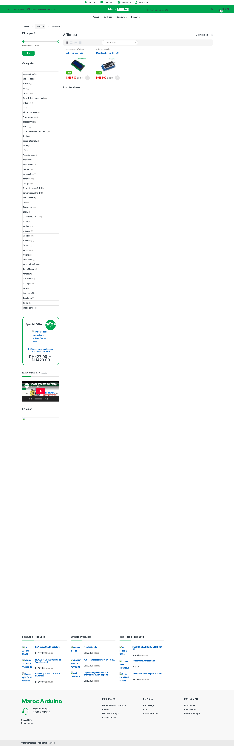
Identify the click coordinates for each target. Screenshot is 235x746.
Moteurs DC (28, 260)
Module (40, 26)
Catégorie (121, 17)
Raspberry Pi (28, 122)
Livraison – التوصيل (110, 713)
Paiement (109, 3)
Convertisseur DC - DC (32, 193)
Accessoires (71, 49)
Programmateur (30, 117)
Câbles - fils (28, 79)
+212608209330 (17, 9)
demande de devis (151, 713)
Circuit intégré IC (30, 141)
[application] (40, 391)
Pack (25, 288)
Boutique (92, 3)
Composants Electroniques (35, 131)
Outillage (26, 283)
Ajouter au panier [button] (117, 77)
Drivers (26, 255)
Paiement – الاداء (109, 717)
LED (24, 150)
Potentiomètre (29, 155)
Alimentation (28, 174)
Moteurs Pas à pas (31, 264)
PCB (145, 709)
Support (134, 17)
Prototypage (148, 705)
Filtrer (28, 53)
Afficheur (80, 49)
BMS (25, 88)
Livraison (126, 3)
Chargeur (27, 183)
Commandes (190, 709)
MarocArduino (29, 743)
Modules (26, 236)
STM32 (26, 126)
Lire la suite (87, 77)
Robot (25, 221)
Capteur (26, 93)
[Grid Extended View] (71, 42)
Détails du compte (192, 713)
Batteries (26, 179)
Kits (24, 202)
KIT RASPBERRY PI (30, 217)
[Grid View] (67, 42)
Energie (26, 169)
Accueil (96, 17)
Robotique (27, 298)
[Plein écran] (55, 398)
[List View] (76, 42)
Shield (25, 303)
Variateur (27, 274)
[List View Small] (80, 42)
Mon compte (144, 3)
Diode (25, 145)
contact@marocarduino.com (43, 9)
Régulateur (27, 160)
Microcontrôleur (30, 112)
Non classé (28, 278)
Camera (26, 245)
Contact (105, 709)
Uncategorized (29, 308)
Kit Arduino (27, 207)
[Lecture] (25, 398)
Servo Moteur (28, 269)
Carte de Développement (33, 98)
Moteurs (26, 250)
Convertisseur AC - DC (32, 188)
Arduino (26, 84)
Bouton (26, 136)
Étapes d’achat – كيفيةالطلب (114, 705)
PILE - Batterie (29, 198)
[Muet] (51, 398)
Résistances (28, 164)
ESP (24, 108)
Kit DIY (25, 212)
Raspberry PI (28, 293)
